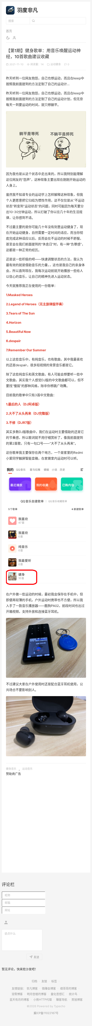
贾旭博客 (77, 999)
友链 (44, 981)
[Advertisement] (46, 822)
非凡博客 (32, 988)
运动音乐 (27, 768)
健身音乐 (11, 768)
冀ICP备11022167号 (46, 1013)
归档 (34, 981)
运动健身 (55, 64)
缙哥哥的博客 (68, 988)
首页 (9, 31)
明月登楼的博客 (36, 994)
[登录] (14, 38)
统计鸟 (73, 994)
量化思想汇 (58, 994)
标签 (54, 981)
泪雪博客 (17, 994)
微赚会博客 (49, 988)
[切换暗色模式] (8, 38)
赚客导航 (61, 999)
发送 (36, 957)
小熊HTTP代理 (42, 999)
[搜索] (33, 20)
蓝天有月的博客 (19, 999)
